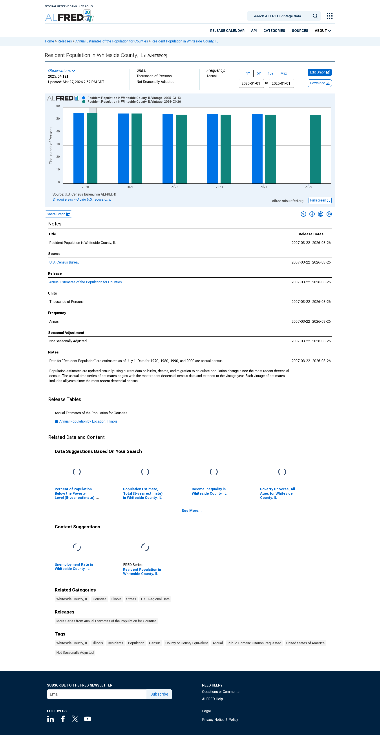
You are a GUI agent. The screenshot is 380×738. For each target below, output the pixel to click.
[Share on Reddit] (320, 214)
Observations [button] (60, 71)
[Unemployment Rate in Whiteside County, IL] (77, 548)
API (254, 31)
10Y (271, 73)
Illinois (116, 599)
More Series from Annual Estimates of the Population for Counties (106, 621)
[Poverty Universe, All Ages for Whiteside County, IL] (282, 472)
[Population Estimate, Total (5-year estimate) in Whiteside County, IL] (145, 472)
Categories (274, 31)
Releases (65, 41)
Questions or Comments (220, 692)
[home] (70, 16)
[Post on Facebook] (312, 214)
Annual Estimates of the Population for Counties (111, 41)
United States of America (305, 643)
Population (136, 643)
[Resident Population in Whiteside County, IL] (145, 548)
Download (318, 83)
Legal (206, 711)
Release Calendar (227, 31)
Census (155, 643)
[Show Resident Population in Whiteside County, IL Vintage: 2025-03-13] (134, 98)
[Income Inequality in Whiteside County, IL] (214, 472)
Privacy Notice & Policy (220, 720)
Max (283, 73)
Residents (115, 643)
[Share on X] (303, 214)
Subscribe (159, 694)
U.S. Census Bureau (64, 262)
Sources (300, 31)
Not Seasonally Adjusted (75, 652)
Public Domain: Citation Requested (254, 643)
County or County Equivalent (186, 643)
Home (49, 41)
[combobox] (285, 15)
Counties (99, 599)
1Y (248, 73)
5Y (259, 73)
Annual (218, 643)
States (131, 599)
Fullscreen (318, 200)
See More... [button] (192, 511)
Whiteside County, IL (72, 599)
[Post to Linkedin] (329, 214)
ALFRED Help (212, 699)
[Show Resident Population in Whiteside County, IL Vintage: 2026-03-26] (134, 101)
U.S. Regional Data (155, 599)
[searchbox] (285, 16)
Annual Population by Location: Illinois (88, 421)
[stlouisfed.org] (69, 6)
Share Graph (56, 214)
